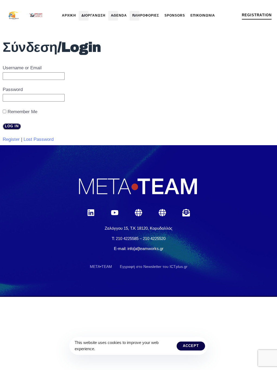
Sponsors (174, 15)
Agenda (119, 15)
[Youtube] (114, 212)
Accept (191, 346)
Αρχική (69, 15)
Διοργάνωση (93, 15)
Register (11, 139)
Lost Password (39, 139)
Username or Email (22, 67)
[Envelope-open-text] (186, 212)
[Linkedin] (91, 212)
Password (13, 89)
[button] (83, 16)
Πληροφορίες (145, 15)
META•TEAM (101, 266)
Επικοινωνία (202, 15)
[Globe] (138, 212)
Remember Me (22, 111)
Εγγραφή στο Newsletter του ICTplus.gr (153, 266)
